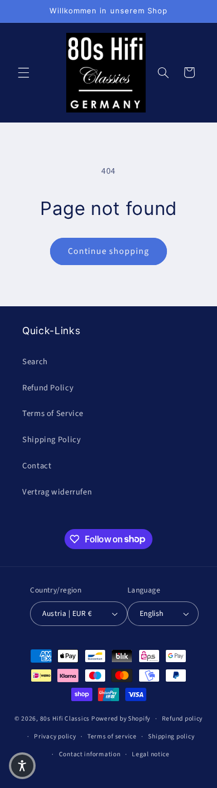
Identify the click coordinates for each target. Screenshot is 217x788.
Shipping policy (171, 736)
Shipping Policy (51, 440)
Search (35, 362)
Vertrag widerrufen (57, 492)
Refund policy (182, 718)
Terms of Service (52, 413)
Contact (36, 466)
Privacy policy (55, 736)
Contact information (90, 754)
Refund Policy (47, 388)
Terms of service (112, 736)
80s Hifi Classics (65, 718)
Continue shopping (109, 251)
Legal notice (151, 754)
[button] (23, 72)
